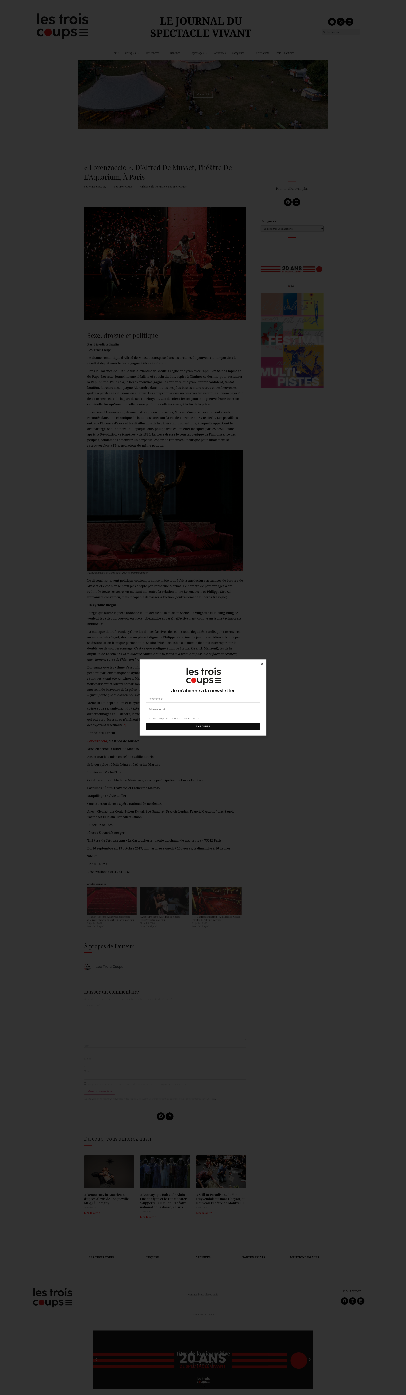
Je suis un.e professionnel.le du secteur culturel (175, 718)
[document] (203, 697)
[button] (262, 664)
